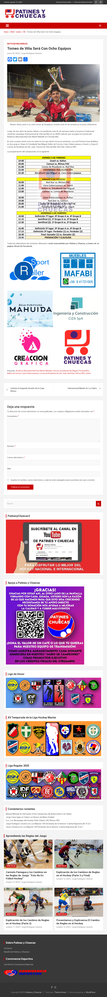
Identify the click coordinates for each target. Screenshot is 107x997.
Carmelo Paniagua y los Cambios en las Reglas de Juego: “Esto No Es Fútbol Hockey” (26, 875)
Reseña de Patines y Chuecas (16, 952)
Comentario (13, 416)
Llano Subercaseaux (30, 373)
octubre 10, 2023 (63, 927)
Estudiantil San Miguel (69, 371)
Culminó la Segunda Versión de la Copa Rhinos (27, 389)
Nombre (11, 446)
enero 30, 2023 (13, 53)
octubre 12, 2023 (63, 879)
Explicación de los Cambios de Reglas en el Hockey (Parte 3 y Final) (78, 874)
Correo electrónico (16, 457)
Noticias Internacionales (83, 2)
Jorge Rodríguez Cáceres (31, 53)
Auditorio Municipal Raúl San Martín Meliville (34, 371)
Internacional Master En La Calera (82, 388)
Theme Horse (60, 992)
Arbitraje (11, 866)
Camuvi (56, 371)
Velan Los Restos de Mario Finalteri (39, 817)
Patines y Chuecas (34, 992)
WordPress (90, 992)
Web (9, 469)
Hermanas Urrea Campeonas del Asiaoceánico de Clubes (47, 814)
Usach (88, 373)
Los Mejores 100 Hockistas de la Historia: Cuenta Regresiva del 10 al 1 (61, 824)
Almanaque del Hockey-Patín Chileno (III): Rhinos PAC (37, 820)
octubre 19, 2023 (13, 882)
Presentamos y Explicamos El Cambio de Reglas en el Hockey (78, 922)
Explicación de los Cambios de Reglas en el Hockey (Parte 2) (27, 922)
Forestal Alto (84, 371)
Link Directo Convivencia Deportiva (18, 964)
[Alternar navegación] (7, 26)
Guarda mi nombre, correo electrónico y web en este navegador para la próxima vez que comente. (53, 480)
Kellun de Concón (14, 373)
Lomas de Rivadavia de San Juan (53, 373)
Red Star (71, 373)
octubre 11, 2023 (13, 927)
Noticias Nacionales (63, 2)
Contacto (8, 948)
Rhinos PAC (80, 373)
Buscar (98, 503)
